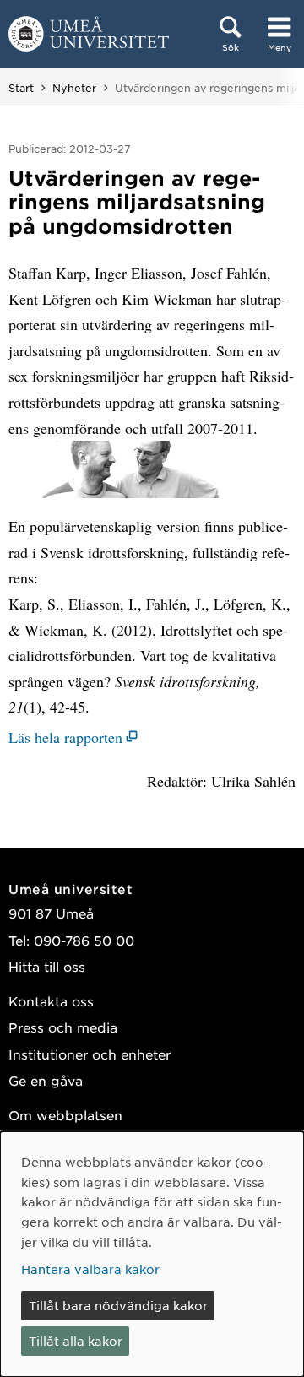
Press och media (62, 1027)
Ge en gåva (45, 1080)
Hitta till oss (46, 966)
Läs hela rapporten (65, 737)
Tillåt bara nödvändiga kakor (118, 1305)
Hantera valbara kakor (90, 1269)
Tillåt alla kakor (75, 1340)
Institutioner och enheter (89, 1054)
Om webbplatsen (65, 1115)
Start (21, 88)
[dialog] (152, 1254)
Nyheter (74, 88)
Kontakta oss (51, 1001)
